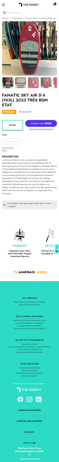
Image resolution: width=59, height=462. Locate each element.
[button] (54, 4)
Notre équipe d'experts (29, 368)
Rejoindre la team (30, 370)
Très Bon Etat (12, 141)
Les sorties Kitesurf (29, 344)
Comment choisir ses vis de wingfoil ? (29, 328)
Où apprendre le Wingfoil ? (29, 326)
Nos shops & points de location (29, 373)
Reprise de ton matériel (29, 305)
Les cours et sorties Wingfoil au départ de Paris (29, 347)
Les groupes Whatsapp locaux (29, 352)
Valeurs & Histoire (29, 376)
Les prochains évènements (30, 349)
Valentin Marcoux (29, 459)
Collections (17, 18)
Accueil (5, 18)
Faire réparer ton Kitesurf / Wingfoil (29, 302)
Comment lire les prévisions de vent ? (29, 320)
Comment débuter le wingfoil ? (29, 323)
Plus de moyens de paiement (41, 129)
